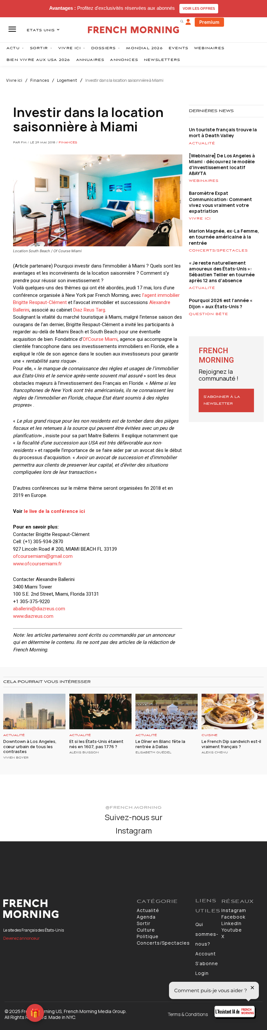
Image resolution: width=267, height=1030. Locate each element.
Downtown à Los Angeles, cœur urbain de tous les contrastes (30, 746)
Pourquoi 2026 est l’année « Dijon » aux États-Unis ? (220, 303)
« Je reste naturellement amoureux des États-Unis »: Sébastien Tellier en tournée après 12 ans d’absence (222, 272)
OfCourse (93, 339)
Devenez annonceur (21, 938)
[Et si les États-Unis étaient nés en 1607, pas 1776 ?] (100, 711)
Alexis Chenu (215, 752)
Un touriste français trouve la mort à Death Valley (223, 132)
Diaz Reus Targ (89, 310)
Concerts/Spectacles (218, 251)
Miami (111, 339)
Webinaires (203, 181)
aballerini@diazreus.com (39, 609)
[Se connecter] (188, 22)
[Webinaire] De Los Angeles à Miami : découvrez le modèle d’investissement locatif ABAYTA (222, 164)
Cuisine (210, 735)
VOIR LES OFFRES (199, 8)
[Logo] (66, 908)
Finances (39, 80)
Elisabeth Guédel (153, 752)
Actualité (202, 143)
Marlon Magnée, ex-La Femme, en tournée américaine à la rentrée (224, 237)
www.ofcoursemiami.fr (37, 564)
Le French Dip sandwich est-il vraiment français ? (231, 743)
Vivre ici (14, 80)
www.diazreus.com (33, 616)
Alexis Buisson (84, 752)
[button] (182, 21)
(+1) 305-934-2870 (43, 541)
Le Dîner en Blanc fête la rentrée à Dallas (160, 743)
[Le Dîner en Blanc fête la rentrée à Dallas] (166, 711)
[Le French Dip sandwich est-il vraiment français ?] (233, 711)
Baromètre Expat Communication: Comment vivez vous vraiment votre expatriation (220, 202)
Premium (209, 22)
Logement (67, 80)
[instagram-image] (21, 863)
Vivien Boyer (15, 758)
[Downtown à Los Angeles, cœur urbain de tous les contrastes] (34, 711)
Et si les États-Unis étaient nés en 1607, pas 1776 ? (96, 743)
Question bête (208, 314)
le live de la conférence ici (54, 511)
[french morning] (133, 29)
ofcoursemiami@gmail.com (43, 556)
